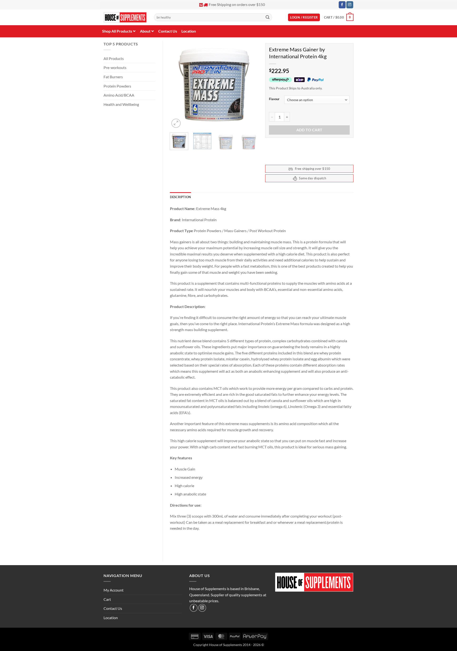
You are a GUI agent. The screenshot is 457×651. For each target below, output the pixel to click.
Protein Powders (117, 86)
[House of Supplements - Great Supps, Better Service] (125, 17)
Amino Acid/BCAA (119, 95)
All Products (114, 58)
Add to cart (309, 130)
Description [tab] (180, 197)
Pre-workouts (115, 67)
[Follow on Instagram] (349, 4)
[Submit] (267, 17)
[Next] (250, 85)
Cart (107, 599)
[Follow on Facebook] (342, 4)
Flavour (274, 99)
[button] (304, 17)
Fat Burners (113, 76)
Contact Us (113, 608)
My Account (114, 590)
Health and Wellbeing (121, 104)
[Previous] (177, 85)
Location (111, 617)
